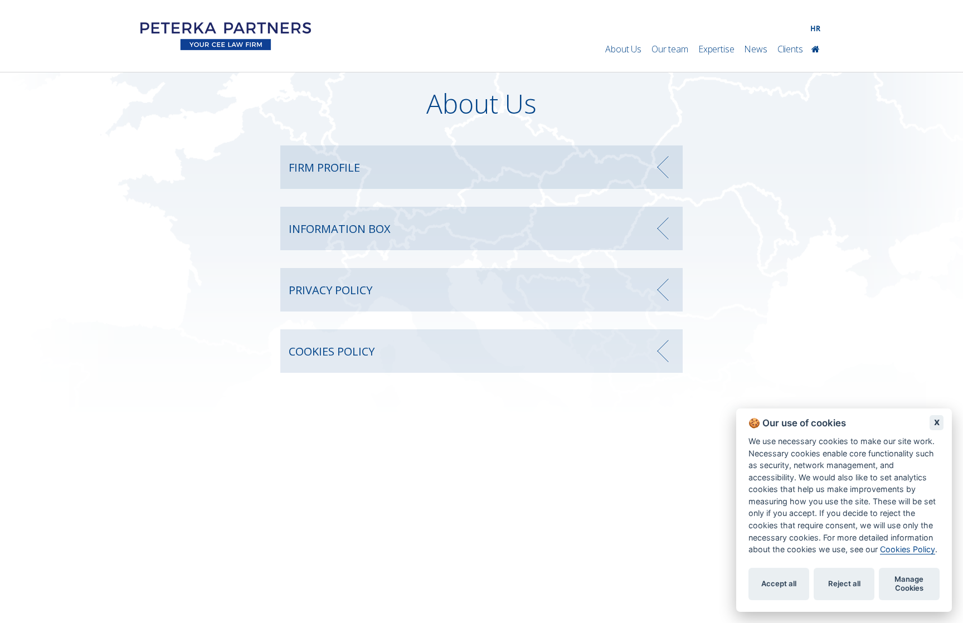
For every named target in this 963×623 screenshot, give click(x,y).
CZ (796, 65)
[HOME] (820, 49)
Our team (669, 49)
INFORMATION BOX (340, 228)
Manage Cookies (908, 584)
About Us (623, 49)
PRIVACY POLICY (330, 290)
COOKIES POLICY (331, 351)
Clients (790, 49)
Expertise (716, 49)
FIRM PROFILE (324, 167)
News (755, 49)
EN (817, 65)
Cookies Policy (907, 549)
